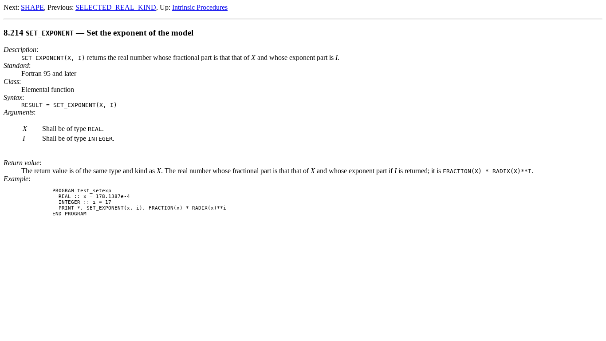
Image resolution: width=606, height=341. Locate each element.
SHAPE (32, 7)
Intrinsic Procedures (200, 7)
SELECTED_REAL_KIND (115, 7)
